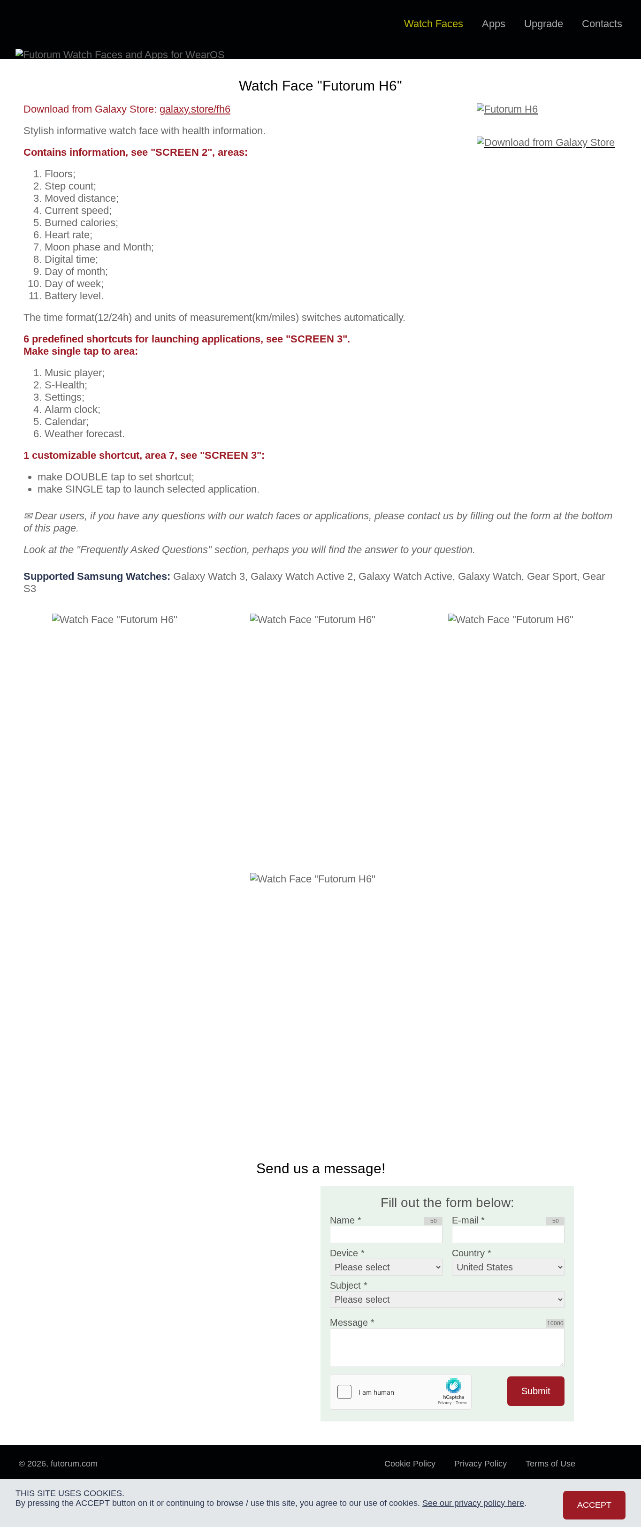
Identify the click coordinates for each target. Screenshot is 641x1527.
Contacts (602, 24)
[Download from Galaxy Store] (547, 136)
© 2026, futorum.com (58, 1463)
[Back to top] (608, 1473)
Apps (493, 24)
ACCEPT (594, 1505)
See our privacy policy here (473, 1503)
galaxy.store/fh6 (195, 109)
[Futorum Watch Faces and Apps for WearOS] (59, 24)
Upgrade (543, 24)
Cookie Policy (409, 1463)
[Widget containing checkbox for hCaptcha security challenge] (401, 1392)
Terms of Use (550, 1463)
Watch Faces (433, 24)
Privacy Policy (480, 1463)
